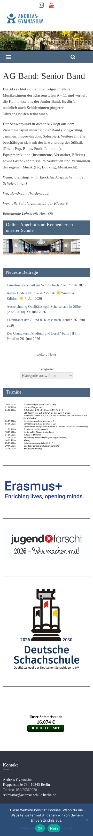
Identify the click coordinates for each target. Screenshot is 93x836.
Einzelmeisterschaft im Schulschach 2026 (37, 285)
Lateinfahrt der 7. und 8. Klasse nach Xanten (39, 320)
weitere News (46, 354)
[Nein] (86, 819)
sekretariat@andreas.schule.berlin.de (29, 795)
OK (40, 828)
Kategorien (46, 369)
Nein (54, 828)
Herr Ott (46, 213)
